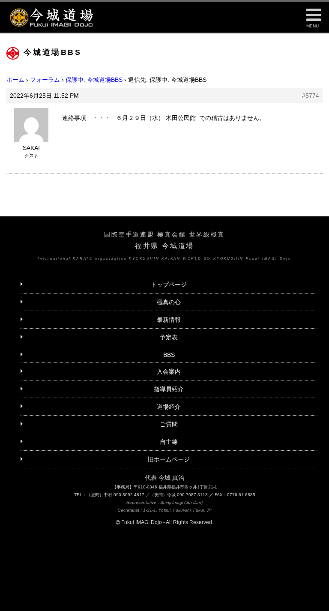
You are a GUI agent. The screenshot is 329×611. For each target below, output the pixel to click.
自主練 (169, 441)
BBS (169, 354)
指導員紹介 (169, 389)
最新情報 (169, 319)
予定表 (169, 337)
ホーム (15, 79)
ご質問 (169, 424)
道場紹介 (169, 406)
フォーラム (45, 79)
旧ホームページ (169, 459)
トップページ (169, 284)
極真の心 (169, 302)
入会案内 (169, 371)
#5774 (310, 95)
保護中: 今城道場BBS (94, 79)
